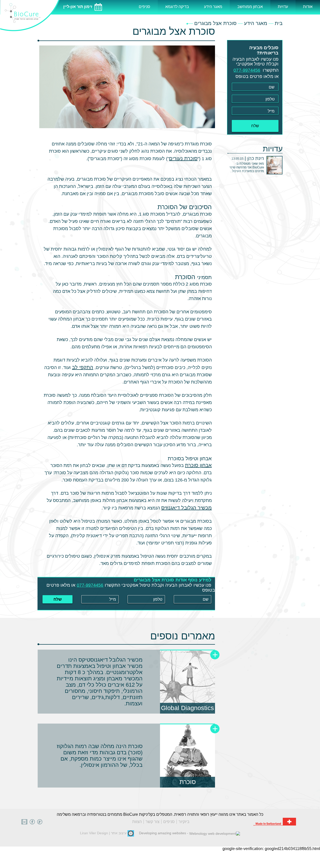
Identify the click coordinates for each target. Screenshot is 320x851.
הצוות (137, 822)
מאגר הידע (213, 6)
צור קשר (153, 822)
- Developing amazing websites (164, 833)
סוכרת (188, 781)
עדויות (283, 6)
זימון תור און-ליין (78, 6)
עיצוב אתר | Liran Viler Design (104, 833)
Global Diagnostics (187, 707)
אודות (307, 6)
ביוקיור (184, 822)
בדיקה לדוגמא (177, 6)
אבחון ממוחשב (250, 6)
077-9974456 (90, 585)
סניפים (144, 6)
